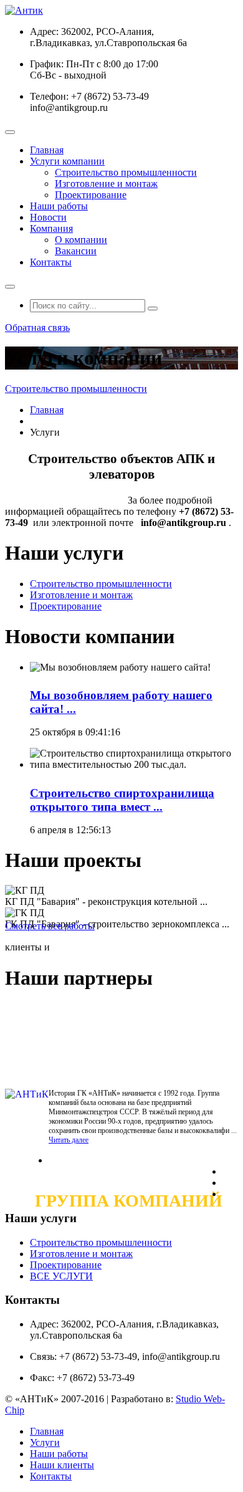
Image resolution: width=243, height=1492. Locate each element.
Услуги (45, 1442)
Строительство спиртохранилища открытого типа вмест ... (122, 800)
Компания (51, 228)
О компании (81, 239)
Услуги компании (67, 161)
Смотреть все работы (50, 926)
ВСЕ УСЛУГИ (61, 1276)
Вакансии (76, 251)
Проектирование (90, 194)
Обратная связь (37, 327)
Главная (47, 150)
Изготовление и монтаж (106, 183)
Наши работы (59, 206)
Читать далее (68, 1140)
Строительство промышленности (126, 172)
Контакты (51, 262)
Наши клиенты (62, 1465)
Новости (48, 217)
